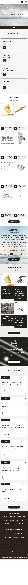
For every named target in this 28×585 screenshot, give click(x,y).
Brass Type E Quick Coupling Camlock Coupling (8, 157)
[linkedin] (8, 551)
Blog (12, 520)
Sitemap (7, 523)
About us (12, 517)
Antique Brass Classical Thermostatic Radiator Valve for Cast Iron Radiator (20, 291)
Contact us (20, 520)
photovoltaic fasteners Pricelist (6, 545)
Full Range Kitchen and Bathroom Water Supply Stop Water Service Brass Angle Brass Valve (9, 186)
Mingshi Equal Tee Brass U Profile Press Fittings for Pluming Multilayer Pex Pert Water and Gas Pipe (21, 186)
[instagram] (20, 551)
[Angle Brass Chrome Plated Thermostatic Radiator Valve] (20, 308)
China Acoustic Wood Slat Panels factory (20, 541)
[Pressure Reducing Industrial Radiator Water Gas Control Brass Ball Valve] (7, 109)
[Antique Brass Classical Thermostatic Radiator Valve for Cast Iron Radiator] (20, 279)
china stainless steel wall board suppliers (20, 537)
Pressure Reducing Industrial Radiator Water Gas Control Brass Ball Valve (8, 128)
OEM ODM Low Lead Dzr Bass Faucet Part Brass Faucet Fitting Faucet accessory (9, 215)
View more (14, 221)
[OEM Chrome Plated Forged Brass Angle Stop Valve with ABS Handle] (20, 138)
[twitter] (12, 551)
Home (5, 517)
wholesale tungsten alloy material (7, 537)
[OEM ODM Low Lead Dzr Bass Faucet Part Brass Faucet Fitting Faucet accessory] (7, 196)
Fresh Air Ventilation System (20, 545)
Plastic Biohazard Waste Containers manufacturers (6, 541)
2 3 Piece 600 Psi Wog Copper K (21, 128)
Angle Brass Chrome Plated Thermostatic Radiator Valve (19, 319)
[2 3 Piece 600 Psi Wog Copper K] (20, 109)
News (6, 520)
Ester (2, 533)
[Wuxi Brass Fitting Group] (2, 2)
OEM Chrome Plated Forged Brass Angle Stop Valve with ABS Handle (22, 157)
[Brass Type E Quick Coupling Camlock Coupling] (7, 138)
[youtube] (16, 551)
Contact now (14, 362)
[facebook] (4, 551)
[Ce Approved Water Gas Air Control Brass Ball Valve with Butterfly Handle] (20, 196)
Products (21, 517)
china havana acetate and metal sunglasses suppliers (20, 534)
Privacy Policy (18, 523)
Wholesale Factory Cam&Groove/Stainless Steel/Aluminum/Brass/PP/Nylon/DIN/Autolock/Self (7, 318)
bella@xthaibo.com (23, 557)
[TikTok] (24, 551)
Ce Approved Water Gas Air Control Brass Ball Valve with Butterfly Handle (22, 215)
